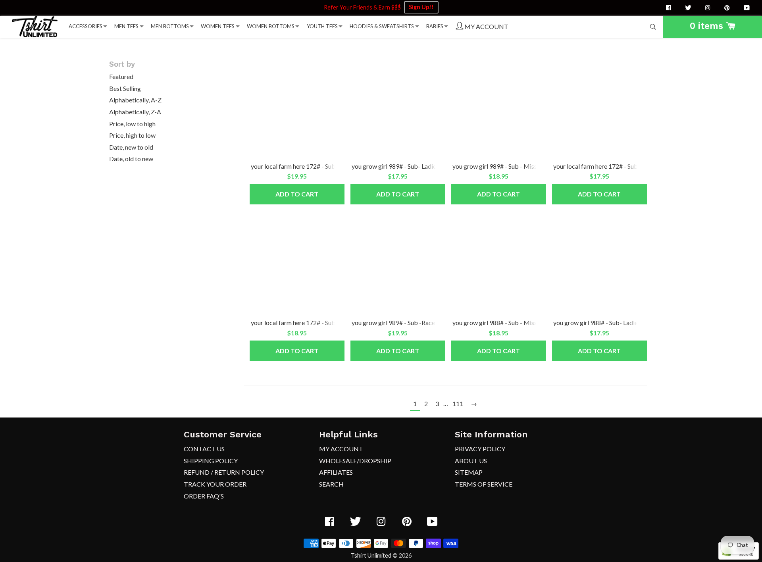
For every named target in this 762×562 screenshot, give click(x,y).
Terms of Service (483, 484)
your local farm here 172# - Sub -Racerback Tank (317, 166)
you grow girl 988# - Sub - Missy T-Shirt (506, 322)
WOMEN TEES (218, 26)
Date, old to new (131, 158)
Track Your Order (215, 484)
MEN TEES (126, 26)
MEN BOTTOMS (170, 26)
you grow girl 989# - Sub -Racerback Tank (409, 322)
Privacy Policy (480, 448)
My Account (341, 448)
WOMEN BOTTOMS (270, 26)
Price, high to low (132, 135)
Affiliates (336, 472)
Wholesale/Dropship (355, 460)
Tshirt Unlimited (371, 555)
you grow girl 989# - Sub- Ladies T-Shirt (405, 166)
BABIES (434, 26)
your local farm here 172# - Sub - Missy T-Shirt (314, 322)
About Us (471, 460)
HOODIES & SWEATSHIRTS (382, 26)
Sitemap (469, 472)
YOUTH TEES (322, 26)
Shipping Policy (211, 460)
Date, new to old (131, 147)
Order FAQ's (204, 496)
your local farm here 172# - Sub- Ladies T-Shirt (616, 166)
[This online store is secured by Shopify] (738, 557)
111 (457, 403)
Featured (121, 76)
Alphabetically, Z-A (135, 111)
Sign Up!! (421, 7)
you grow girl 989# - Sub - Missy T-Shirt (506, 166)
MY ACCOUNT (485, 26)
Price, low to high (132, 123)
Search (331, 484)
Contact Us (204, 448)
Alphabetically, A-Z (135, 100)
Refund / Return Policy (224, 472)
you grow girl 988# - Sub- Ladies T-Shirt (607, 322)
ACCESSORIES (85, 26)
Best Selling (125, 88)
